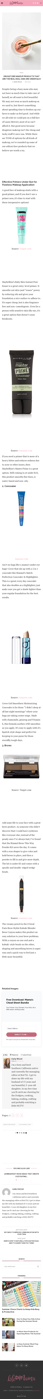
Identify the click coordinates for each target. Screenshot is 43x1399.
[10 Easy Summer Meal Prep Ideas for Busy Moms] (8, 1347)
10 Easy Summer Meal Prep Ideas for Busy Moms (27, 1345)
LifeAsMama (36, 1390)
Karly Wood (18, 82)
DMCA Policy (16, 1387)
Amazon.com (25, 450)
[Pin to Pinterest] (24, 1133)
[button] (4, 1176)
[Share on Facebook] (19, 1133)
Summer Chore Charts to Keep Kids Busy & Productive (20, 1310)
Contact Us (27, 1387)
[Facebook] (33, 3)
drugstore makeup (9, 1124)
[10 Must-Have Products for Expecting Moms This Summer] (8, 1335)
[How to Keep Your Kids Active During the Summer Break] (8, 1322)
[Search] (41, 3)
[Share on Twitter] (21, 1133)
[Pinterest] (37, 3)
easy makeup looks (25, 1124)
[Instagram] (35, 3)
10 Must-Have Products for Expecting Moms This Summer (29, 1333)
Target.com (25, 248)
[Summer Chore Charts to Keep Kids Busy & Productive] (21, 1294)
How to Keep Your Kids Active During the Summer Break (28, 1320)
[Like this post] (17, 1133)
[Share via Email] (26, 1133)
